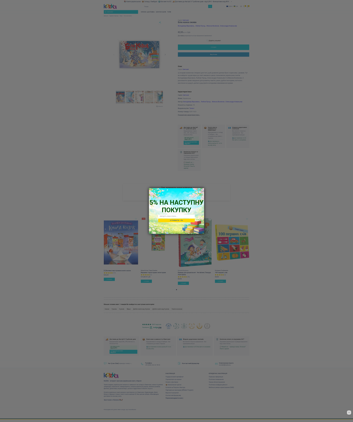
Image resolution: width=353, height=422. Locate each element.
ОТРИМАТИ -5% (176, 220)
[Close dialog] (201, 190)
